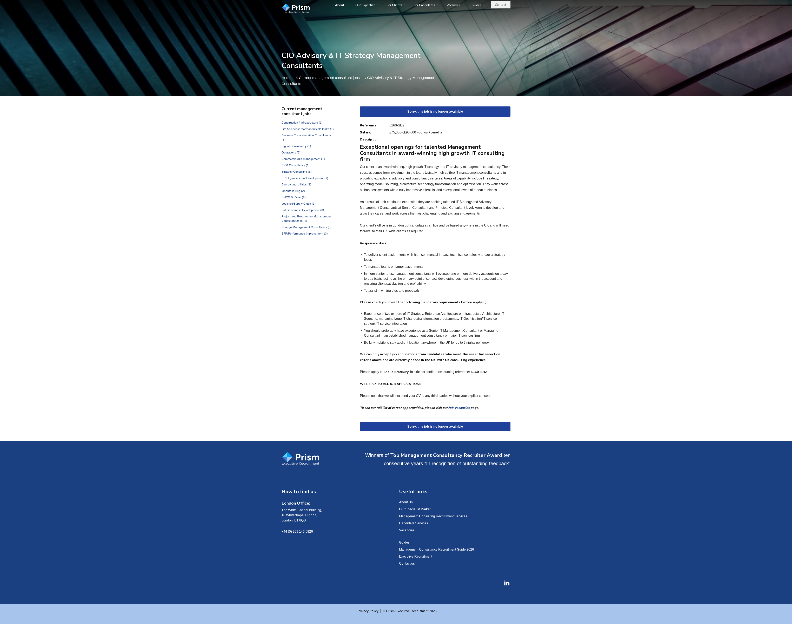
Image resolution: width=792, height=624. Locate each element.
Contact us (407, 563)
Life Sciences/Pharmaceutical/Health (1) (308, 129)
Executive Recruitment (415, 556)
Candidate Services (413, 523)
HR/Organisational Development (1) (305, 178)
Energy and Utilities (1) (296, 184)
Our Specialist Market (414, 509)
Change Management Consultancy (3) (306, 227)
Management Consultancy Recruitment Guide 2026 (436, 549)
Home (286, 78)
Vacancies (454, 5)
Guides (477, 5)
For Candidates (424, 5)
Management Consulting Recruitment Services (433, 516)
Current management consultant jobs (329, 78)
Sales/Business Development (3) (303, 210)
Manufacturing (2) (293, 190)
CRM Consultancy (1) (296, 165)
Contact (500, 4)
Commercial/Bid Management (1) (303, 158)
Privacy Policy (368, 611)
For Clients (394, 5)
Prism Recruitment (306, 8)
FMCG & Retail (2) (294, 197)
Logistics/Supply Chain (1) (299, 203)
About (339, 5)
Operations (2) (291, 152)
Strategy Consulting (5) (297, 171)
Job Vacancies (459, 408)
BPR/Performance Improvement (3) (305, 233)
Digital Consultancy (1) (296, 146)
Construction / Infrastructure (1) (302, 122)
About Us (406, 502)
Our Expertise (365, 5)
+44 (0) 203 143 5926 (297, 531)
